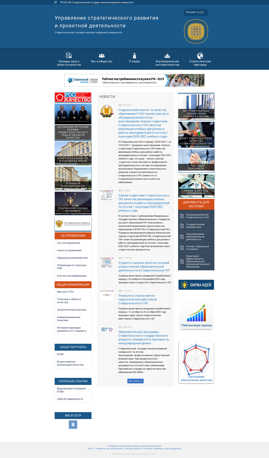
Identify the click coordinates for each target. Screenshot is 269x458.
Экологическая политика (71, 309)
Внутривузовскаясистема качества (167, 63)
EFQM (60, 354)
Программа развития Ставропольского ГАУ (197, 216)
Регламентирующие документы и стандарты (71, 329)
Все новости (135, 381)
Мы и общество (101, 61)
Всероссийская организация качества (70, 363)
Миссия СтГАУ (65, 291)
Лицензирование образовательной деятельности (195, 237)
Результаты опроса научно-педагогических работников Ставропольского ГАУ (137, 299)
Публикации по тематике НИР (71, 267)
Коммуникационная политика (68, 319)
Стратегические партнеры (200, 63)
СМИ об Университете (70, 399)
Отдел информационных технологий (136, 454)
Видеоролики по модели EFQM (71, 390)
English (200, 12)
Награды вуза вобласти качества (69, 63)
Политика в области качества (69, 301)
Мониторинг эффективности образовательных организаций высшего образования (198, 261)
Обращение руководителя (72, 257)
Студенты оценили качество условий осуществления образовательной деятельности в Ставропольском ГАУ (144, 266)
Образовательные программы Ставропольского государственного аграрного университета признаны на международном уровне (143, 337)
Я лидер (134, 61)
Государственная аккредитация (195, 225)
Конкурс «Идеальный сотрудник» (197, 247)
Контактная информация (72, 275)
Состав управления (68, 242)
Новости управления (69, 250)
